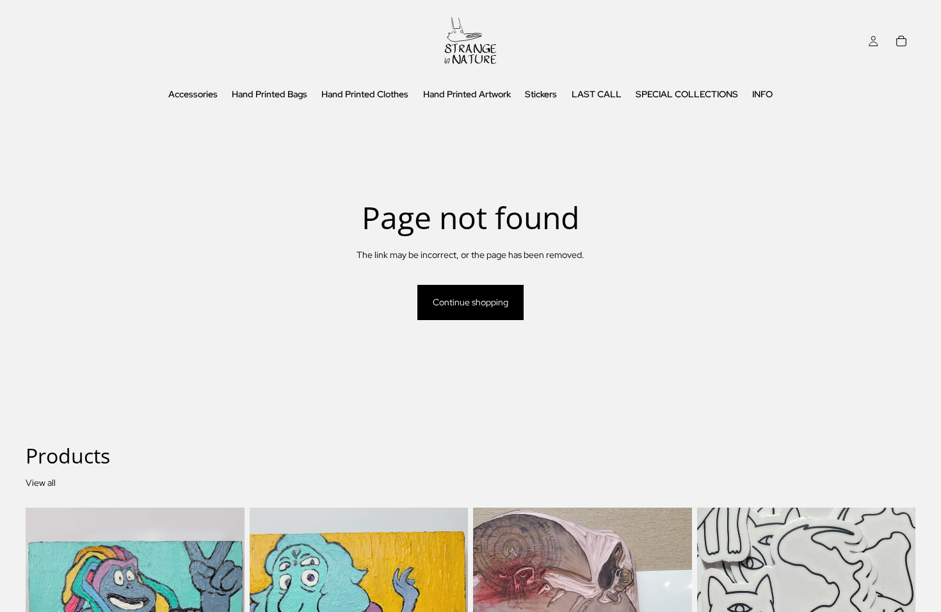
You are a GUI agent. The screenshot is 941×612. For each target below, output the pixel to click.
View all (41, 482)
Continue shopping (470, 302)
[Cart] (901, 41)
